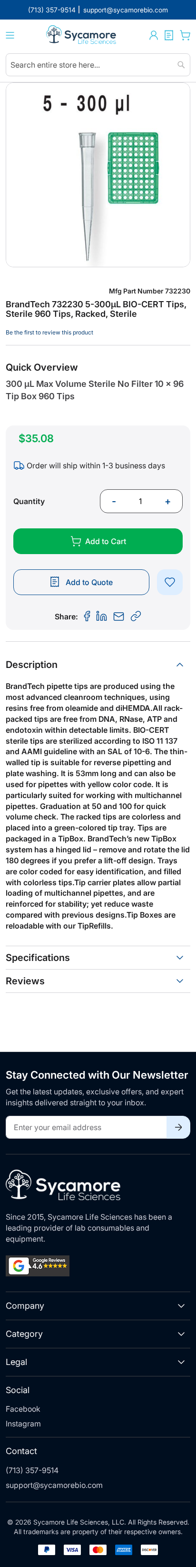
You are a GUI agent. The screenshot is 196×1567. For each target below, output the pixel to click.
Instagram (23, 1423)
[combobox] (98, 64)
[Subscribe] (178, 1127)
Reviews (25, 981)
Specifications (38, 957)
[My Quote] (169, 35)
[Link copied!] (136, 616)
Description (32, 664)
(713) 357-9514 (32, 1470)
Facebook (23, 1409)
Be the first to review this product (49, 332)
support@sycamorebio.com (54, 1485)
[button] (153, 35)
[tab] (98, 664)
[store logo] (82, 35)
